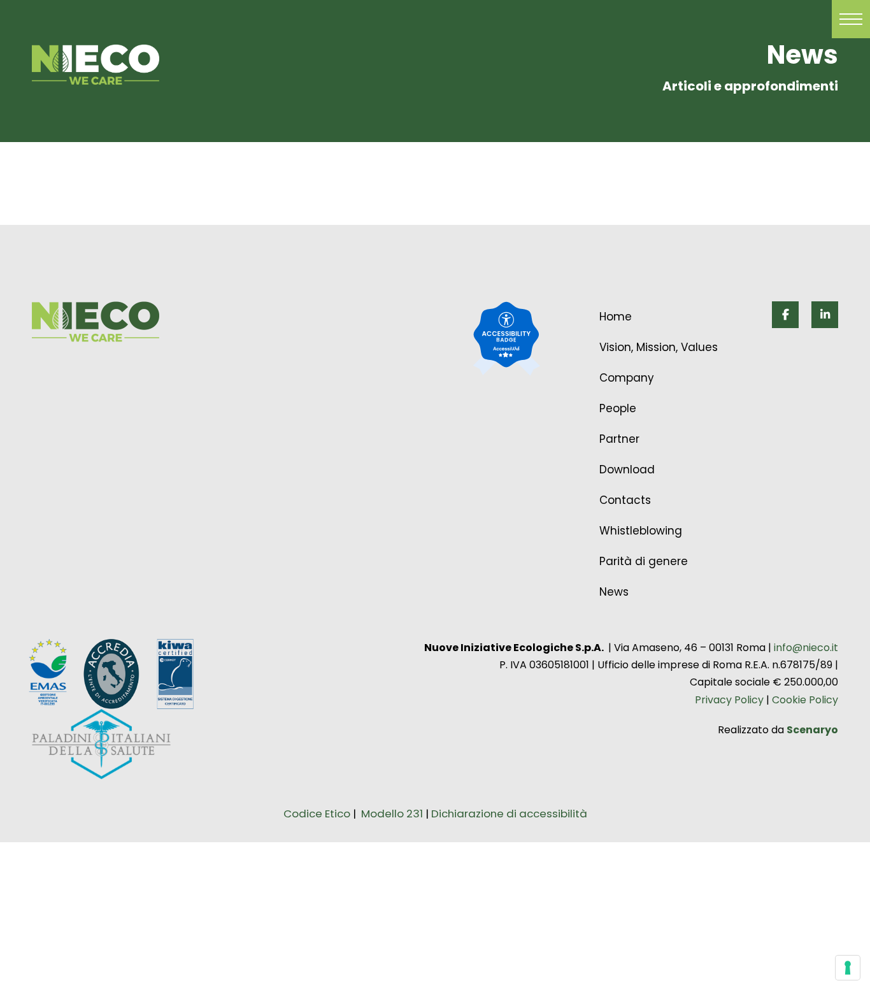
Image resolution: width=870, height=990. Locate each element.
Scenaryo (812, 729)
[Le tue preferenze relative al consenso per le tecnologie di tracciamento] (848, 968)
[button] (851, 19)
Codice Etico (316, 813)
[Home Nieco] (95, 65)
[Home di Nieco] (95, 321)
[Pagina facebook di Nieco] (785, 314)
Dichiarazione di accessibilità (509, 813)
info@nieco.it (806, 647)
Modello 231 (393, 813)
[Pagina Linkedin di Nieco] (824, 314)
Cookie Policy (803, 699)
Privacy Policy (729, 699)
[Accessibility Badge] (506, 339)
